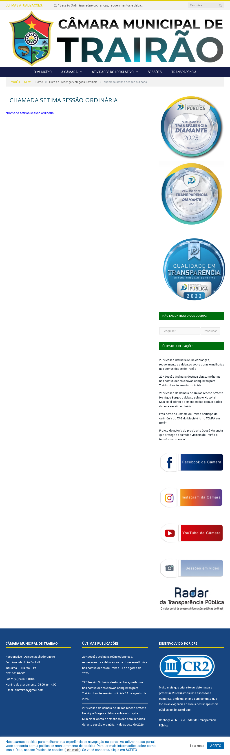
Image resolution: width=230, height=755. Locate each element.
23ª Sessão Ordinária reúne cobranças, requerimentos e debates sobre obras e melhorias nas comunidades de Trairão (191, 364)
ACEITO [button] (215, 746)
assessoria (204, 693)
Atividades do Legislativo (113, 72)
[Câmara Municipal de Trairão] (115, 38)
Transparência (184, 72)
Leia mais (73, 750)
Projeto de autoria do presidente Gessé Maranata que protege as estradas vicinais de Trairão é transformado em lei (191, 435)
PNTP (177, 720)
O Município (43, 72)
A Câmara (69, 72)
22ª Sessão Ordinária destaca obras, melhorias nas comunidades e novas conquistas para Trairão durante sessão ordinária (100, 5)
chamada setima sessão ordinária (30, 113)
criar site (185, 687)
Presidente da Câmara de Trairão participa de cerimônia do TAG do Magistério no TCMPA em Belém (189, 418)
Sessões (155, 72)
